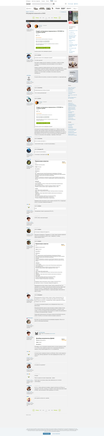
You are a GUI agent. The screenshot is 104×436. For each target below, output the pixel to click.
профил (70, 49)
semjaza (28, 159)
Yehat (28, 204)
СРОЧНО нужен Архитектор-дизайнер (71, 119)
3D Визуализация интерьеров (71, 125)
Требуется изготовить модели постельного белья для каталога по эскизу (72, 109)
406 (52, 17)
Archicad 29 (71, 42)
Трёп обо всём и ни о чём (73, 30)
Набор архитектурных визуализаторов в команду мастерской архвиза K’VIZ (71, 116)
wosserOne (28, 147)
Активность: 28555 (29, 59)
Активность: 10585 (29, 222)
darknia (28, 96)
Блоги (55, 1)
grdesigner (28, 53)
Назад (37, 17)
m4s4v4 (28, 22)
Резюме (69, 122)
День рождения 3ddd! (72, 48)
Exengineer (29, 239)
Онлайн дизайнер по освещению (71, 93)
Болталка (32, 11)
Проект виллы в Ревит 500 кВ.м (72, 95)
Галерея (43, 1)
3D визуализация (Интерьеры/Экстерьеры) (72, 132)
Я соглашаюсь (47, 433)
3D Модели (28, 1)
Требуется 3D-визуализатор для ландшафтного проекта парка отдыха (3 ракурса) (72, 104)
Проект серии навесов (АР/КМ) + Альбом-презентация (72, 88)
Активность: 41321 (29, 210)
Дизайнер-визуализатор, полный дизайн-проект (72, 130)
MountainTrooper (30, 317)
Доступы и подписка (36, 1)
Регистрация (70, 3)
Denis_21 (28, 227)
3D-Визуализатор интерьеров (71, 112)
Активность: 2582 (29, 81)
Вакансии (70, 100)
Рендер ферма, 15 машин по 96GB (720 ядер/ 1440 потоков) (73, 45)
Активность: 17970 (29, 402)
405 (49, 17)
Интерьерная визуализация (70, 127)
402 (40, 17)
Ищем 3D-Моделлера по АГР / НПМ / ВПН (72, 98)
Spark (28, 293)
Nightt (28, 396)
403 (43, 17)
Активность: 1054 (29, 165)
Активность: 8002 (29, 92)
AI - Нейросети (71, 32)
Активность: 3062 (29, 245)
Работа (47, 1)
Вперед (55, 17)
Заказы (69, 85)
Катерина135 (29, 86)
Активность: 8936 (29, 324)
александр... (29, 75)
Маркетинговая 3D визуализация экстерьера (72, 134)
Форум (51, 1)
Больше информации (56, 433)
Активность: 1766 (29, 153)
